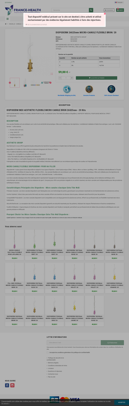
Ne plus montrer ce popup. (37, 24)
